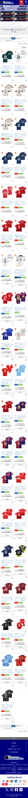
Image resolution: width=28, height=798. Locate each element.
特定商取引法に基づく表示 (14, 749)
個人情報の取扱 (14, 752)
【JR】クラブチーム (16, 24)
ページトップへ (14, 738)
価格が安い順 (19, 38)
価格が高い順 (9, 40)
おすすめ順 (8, 38)
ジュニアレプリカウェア (6, 24)
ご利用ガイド (14, 746)
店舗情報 (14, 743)
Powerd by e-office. (14, 796)
